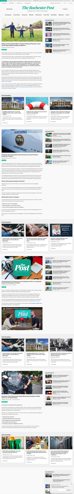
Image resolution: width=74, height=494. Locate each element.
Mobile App (61, 14)
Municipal (31, 14)
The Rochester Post (37, 7)
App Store (20, 3)
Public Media (54, 14)
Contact (67, 14)
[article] (58, 24)
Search (65, 9)
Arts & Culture (16, 14)
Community (24, 14)
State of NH (46, 14)
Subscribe (10, 9)
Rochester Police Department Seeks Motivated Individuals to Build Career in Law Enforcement (37, 0)
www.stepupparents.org (10, 85)
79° (65, 3)
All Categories (8, 14)
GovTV (40, 303)
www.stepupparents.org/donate (27, 86)
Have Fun (70, 3)
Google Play (28, 3)
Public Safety (38, 14)
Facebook (12, 3)
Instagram (4, 3)
